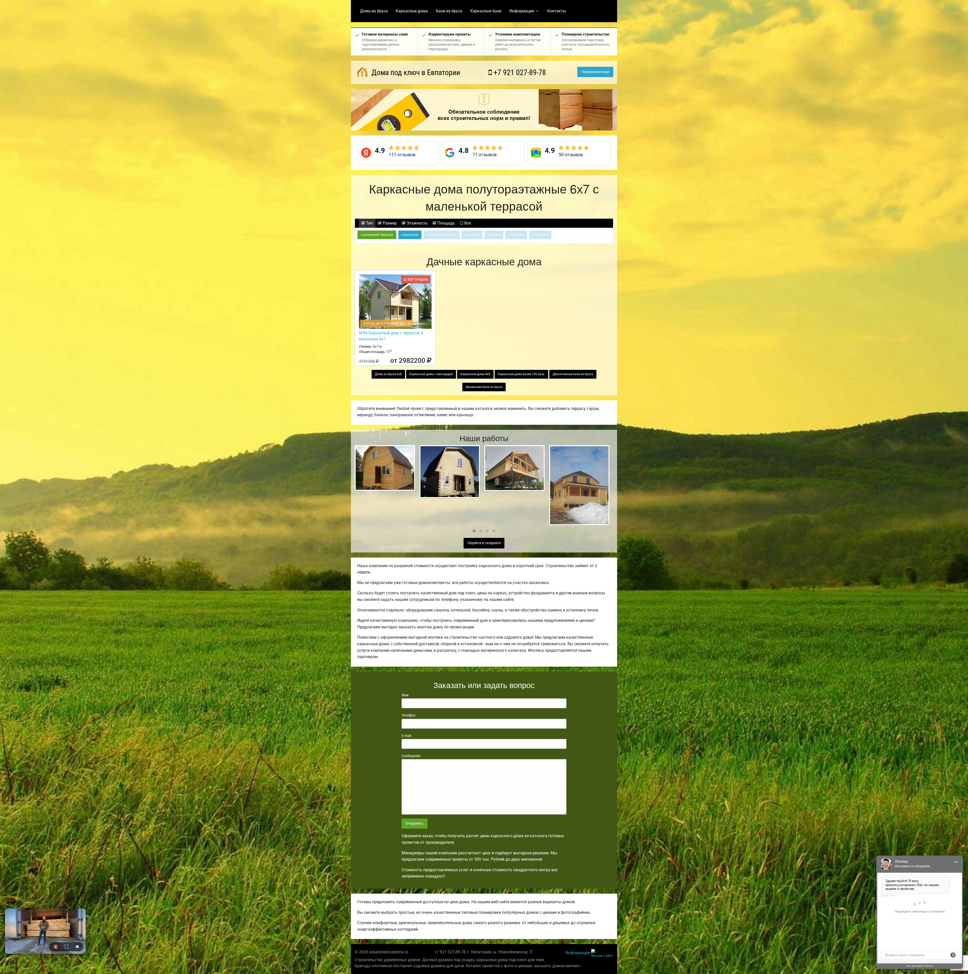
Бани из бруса (449, 11)
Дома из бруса (374, 11)
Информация (521, 11)
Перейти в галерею (483, 543)
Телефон (408, 715)
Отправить (414, 823)
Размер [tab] (389, 223)
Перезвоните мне (595, 72)
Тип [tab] (369, 223)
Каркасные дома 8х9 (475, 374)
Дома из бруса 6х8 (388, 374)
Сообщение (411, 756)
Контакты (556, 11)
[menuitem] (374, 11)
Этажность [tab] (417, 223)
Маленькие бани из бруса (484, 387)
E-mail (406, 736)
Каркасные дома (412, 11)
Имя (405, 695)
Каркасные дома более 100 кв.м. (521, 374)
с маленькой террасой (377, 235)
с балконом (410, 235)
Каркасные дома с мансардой (431, 374)
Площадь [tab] (445, 223)
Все (467, 223)
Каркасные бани (485, 11)
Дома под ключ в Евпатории (415, 72)
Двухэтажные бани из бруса (573, 374)
